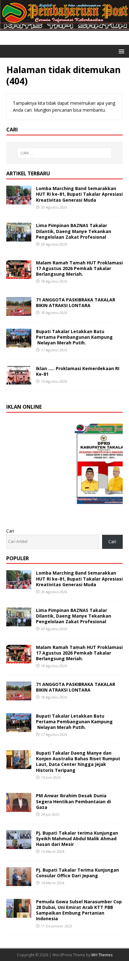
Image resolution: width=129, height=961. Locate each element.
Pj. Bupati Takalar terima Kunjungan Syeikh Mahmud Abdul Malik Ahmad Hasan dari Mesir (77, 838)
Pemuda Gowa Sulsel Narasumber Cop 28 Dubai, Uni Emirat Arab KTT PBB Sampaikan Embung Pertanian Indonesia (79, 910)
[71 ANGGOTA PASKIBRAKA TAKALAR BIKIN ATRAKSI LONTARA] (18, 312)
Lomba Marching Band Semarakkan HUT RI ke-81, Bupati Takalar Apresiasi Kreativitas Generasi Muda (79, 194)
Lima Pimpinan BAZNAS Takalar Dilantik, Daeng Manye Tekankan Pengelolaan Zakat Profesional (73, 231)
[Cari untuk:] (64, 153)
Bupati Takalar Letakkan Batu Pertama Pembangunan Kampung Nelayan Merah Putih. (74, 337)
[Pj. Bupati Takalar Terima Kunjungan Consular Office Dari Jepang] (18, 882)
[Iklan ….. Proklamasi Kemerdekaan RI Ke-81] (18, 381)
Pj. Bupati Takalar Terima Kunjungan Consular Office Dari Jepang (77, 873)
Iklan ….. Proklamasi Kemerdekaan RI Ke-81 (77, 371)
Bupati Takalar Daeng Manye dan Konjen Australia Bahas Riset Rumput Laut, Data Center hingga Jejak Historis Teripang (78, 761)
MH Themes (101, 955)
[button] (120, 51)
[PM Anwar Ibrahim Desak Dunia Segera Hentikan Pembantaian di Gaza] (18, 808)
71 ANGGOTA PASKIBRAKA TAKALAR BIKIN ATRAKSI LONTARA (75, 302)
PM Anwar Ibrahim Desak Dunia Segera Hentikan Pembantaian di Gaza (73, 801)
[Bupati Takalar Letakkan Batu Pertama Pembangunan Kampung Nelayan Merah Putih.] (18, 344)
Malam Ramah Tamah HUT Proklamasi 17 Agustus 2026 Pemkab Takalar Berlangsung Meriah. (79, 268)
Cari (10, 531)
